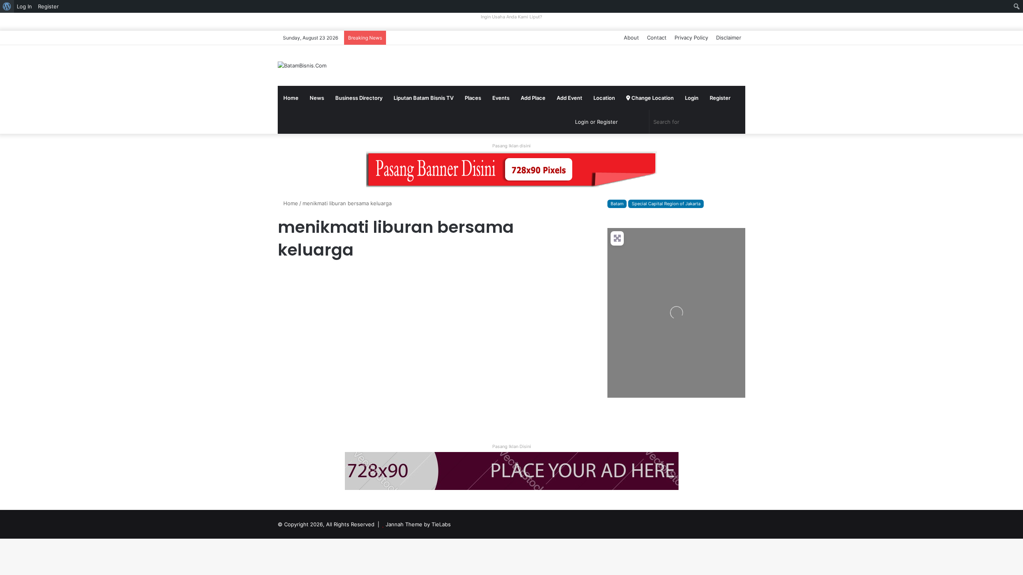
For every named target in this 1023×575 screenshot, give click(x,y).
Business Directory (358, 98)
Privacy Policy (691, 37)
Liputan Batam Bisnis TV (424, 98)
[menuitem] (7, 6)
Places (473, 98)
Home (291, 98)
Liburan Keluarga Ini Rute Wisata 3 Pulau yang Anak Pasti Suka (350, 304)
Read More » (299, 406)
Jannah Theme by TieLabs (418, 524)
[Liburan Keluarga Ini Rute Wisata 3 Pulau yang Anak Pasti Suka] (352, 352)
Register (720, 98)
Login (692, 98)
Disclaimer (728, 37)
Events (501, 98)
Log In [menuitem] (24, 6)
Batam (617, 203)
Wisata (289, 278)
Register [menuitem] (48, 6)
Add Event (569, 98)
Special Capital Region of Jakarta (666, 203)
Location (604, 98)
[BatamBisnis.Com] (302, 65)
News (317, 98)
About (631, 37)
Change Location (652, 98)
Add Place (533, 98)
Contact (657, 37)
